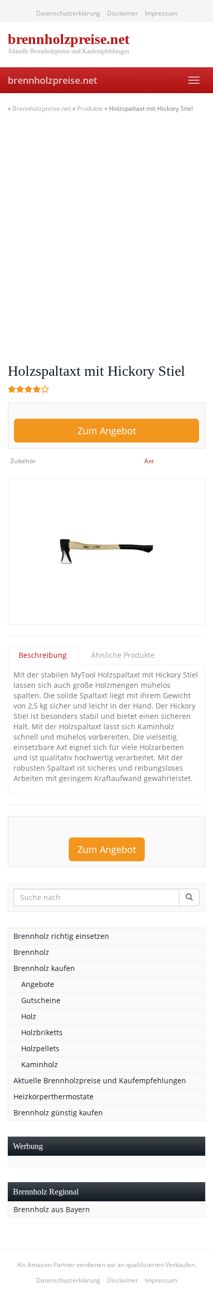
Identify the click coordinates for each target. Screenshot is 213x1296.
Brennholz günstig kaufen (58, 1112)
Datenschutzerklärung (68, 13)
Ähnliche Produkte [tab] (123, 655)
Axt (149, 460)
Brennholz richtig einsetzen (61, 936)
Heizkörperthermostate (53, 1096)
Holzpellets (40, 1048)
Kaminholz (39, 1064)
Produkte (90, 108)
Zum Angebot (107, 430)
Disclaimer (122, 13)
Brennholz (31, 952)
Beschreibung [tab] (43, 655)
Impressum (161, 13)
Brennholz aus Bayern (51, 1209)
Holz (28, 1016)
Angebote (37, 984)
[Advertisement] (106, 236)
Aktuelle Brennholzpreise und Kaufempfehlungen (99, 1080)
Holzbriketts (42, 1032)
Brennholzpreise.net (41, 108)
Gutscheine (40, 1000)
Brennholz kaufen (44, 968)
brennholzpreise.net (52, 80)
